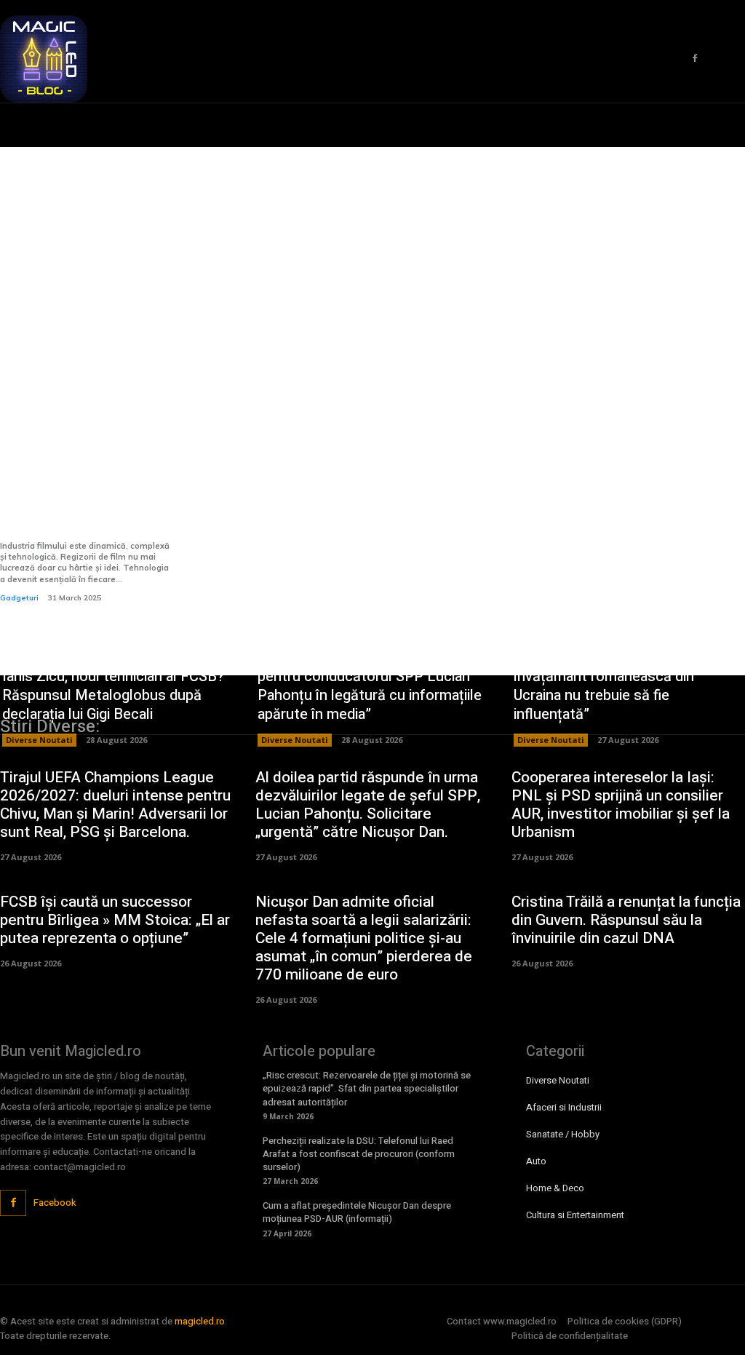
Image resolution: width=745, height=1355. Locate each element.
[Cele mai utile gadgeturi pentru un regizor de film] (85, 383)
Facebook (54, 1202)
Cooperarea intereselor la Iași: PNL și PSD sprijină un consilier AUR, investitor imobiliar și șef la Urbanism (620, 804)
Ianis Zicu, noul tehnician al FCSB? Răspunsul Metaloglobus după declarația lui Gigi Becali (113, 695)
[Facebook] (695, 59)
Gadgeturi (19, 598)
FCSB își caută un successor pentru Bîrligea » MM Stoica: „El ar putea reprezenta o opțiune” (115, 920)
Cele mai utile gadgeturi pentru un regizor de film (74, 517)
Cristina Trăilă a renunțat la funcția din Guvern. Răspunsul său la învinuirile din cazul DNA (626, 920)
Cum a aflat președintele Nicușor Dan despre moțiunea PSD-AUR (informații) (357, 1212)
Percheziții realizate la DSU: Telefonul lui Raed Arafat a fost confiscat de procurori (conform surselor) (359, 1154)
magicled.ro (200, 1321)
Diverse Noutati (39, 739)
